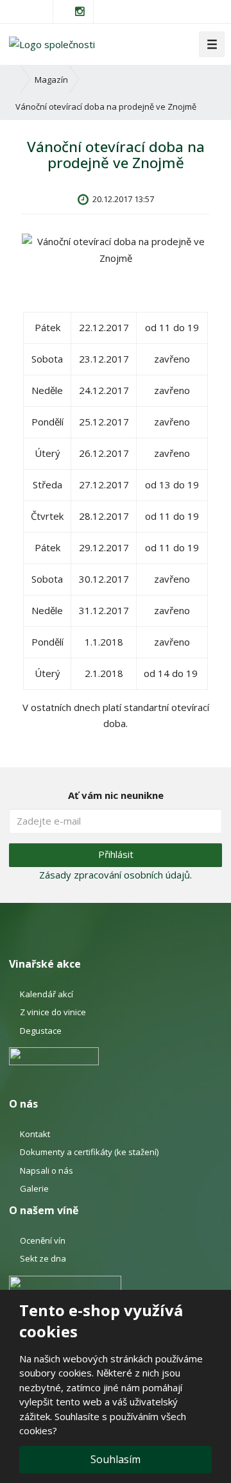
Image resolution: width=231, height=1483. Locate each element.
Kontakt (35, 1134)
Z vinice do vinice (53, 1012)
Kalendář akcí (46, 994)
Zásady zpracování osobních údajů (114, 874)
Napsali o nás (46, 1170)
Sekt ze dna (43, 1258)
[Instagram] (80, 11)
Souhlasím (115, 1459)
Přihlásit (115, 854)
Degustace (41, 1030)
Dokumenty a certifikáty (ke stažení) (89, 1152)
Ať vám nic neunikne (116, 795)
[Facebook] (65, 11)
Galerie (34, 1188)
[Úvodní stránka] (52, 43)
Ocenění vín (42, 1240)
